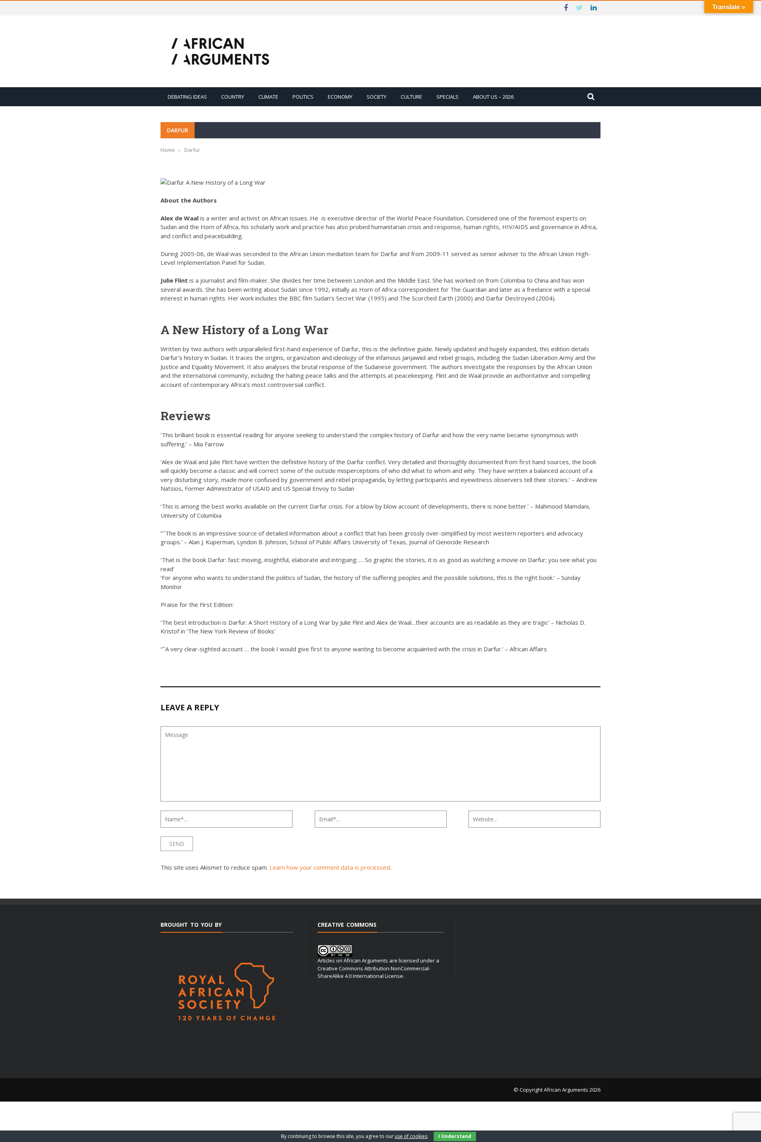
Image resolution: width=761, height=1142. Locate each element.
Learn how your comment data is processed (330, 867)
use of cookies (411, 1136)
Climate (268, 96)
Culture (411, 96)
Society (376, 96)
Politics (303, 96)
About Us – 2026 (493, 96)
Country (232, 96)
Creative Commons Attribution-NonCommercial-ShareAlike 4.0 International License (373, 972)
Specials (447, 96)
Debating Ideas (187, 96)
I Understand (454, 1136)
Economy (340, 96)
